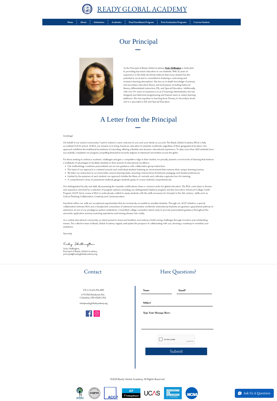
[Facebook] (89, 313)
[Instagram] (97, 313)
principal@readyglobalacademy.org (80, 254)
